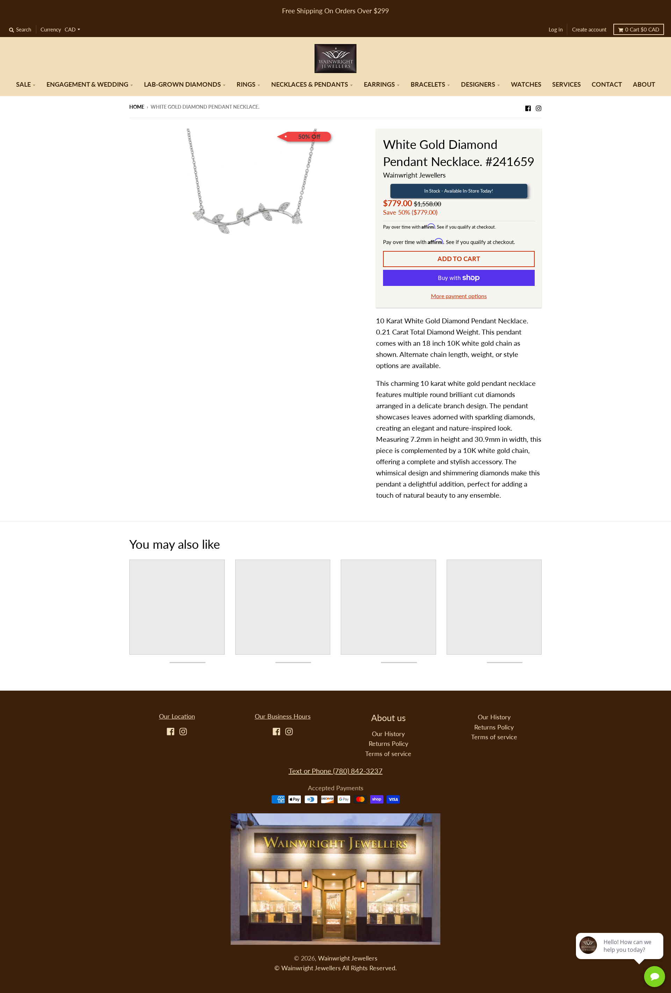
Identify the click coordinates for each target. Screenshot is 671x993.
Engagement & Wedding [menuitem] (87, 84)
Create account (589, 29)
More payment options (459, 296)
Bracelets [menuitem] (428, 84)
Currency (51, 29)
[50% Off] (247, 194)
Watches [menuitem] (526, 84)
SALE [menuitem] (23, 84)
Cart (642, 29)
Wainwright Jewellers (414, 175)
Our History (388, 733)
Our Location (177, 716)
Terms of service (388, 753)
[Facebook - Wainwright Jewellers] (528, 106)
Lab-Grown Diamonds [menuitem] (182, 84)
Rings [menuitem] (246, 84)
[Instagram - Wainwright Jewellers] (538, 106)
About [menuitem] (644, 84)
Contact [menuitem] (607, 84)
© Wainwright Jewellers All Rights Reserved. (335, 968)
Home (136, 107)
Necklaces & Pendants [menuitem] (309, 84)
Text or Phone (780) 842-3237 (336, 771)
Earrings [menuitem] (379, 84)
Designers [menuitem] (478, 84)
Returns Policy (388, 743)
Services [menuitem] (566, 84)
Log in (556, 29)
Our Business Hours (283, 716)
